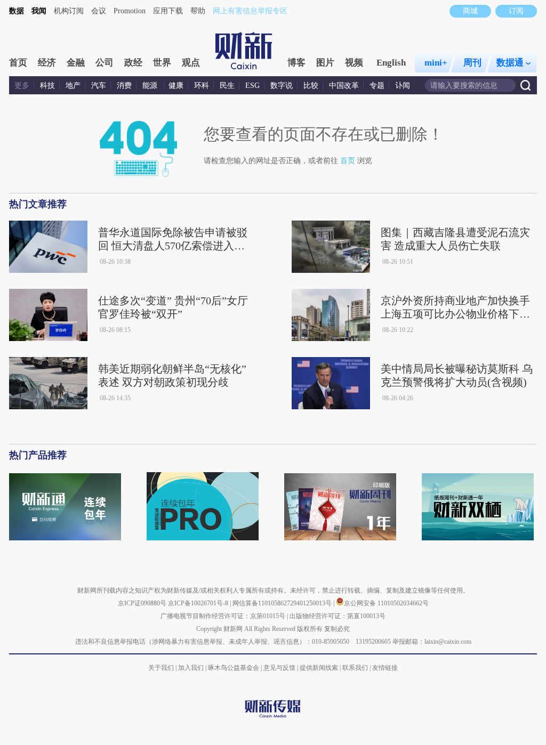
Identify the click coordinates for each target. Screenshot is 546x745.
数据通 (510, 63)
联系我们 (355, 667)
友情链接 (385, 667)
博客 (296, 63)
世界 (162, 63)
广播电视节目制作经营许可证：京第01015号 (222, 616)
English (391, 63)
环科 (201, 86)
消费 (124, 86)
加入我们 (191, 667)
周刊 (472, 63)
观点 (191, 63)
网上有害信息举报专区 (250, 11)
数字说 (281, 86)
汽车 (98, 86)
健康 (175, 86)
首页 (18, 63)
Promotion (130, 11)
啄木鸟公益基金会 (234, 667)
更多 (21, 86)
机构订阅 (69, 11)
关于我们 (161, 667)
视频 (354, 63)
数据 (16, 11)
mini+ (435, 63)
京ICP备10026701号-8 (199, 603)
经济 (47, 63)
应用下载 (168, 11)
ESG (252, 86)
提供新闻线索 (319, 667)
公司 (104, 63)
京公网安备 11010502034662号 (386, 603)
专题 (377, 86)
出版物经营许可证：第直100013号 (338, 616)
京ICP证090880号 (142, 603)
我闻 (38, 11)
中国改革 (344, 86)
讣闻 (402, 86)
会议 (98, 11)
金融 (76, 63)
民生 (227, 86)
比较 (310, 86)
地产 (73, 86)
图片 (325, 63)
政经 (133, 63)
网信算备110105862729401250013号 (282, 603)
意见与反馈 (279, 667)
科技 (47, 86)
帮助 (197, 11)
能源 (150, 86)
